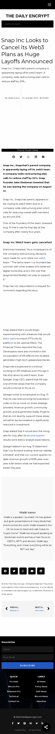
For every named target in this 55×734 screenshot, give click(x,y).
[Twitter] (18, 723)
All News (41, 681)
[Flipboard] (24, 723)
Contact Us (13, 701)
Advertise (41, 701)
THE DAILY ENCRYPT (27, 16)
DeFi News (41, 691)
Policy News (41, 686)
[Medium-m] (30, 723)
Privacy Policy (35, 730)
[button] (49, 5)
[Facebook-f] (12, 723)
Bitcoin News (41, 696)
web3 (42, 258)
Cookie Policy (20, 730)
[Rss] (42, 723)
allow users (9, 338)
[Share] (46, 727)
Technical (14, 696)
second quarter (36, 435)
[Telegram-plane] (36, 723)
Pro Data (13, 681)
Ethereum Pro (14, 691)
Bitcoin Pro (13, 686)
